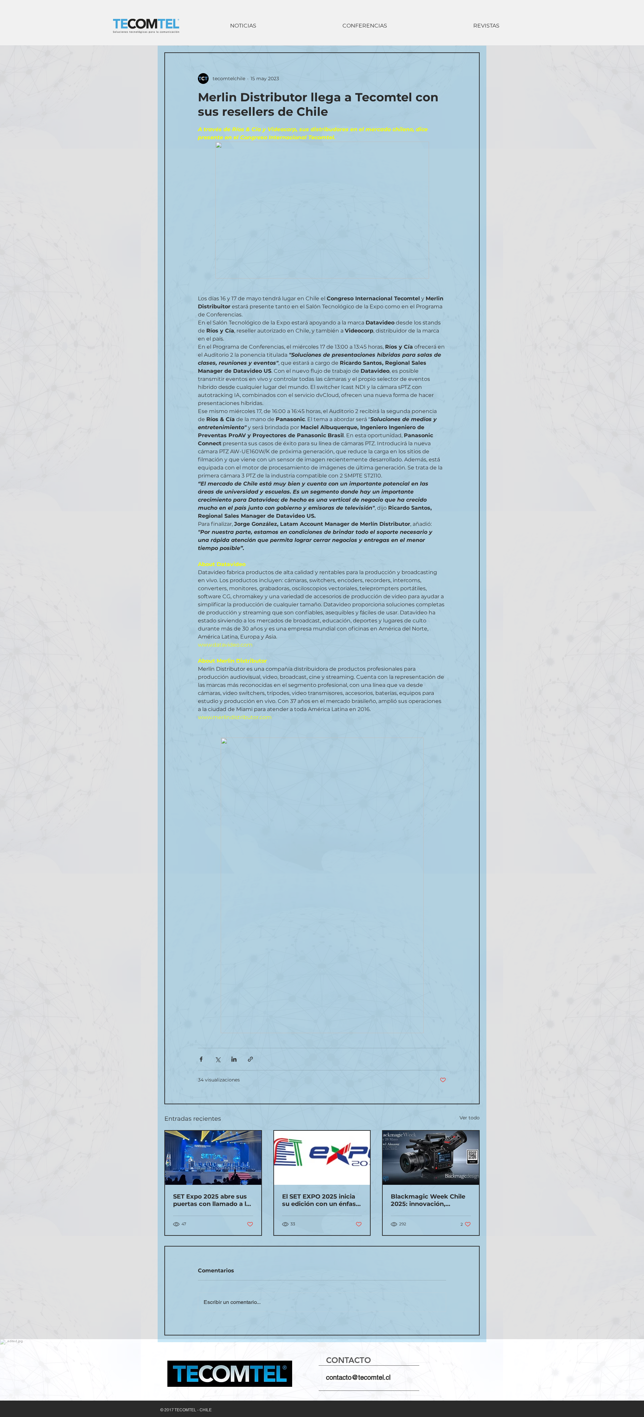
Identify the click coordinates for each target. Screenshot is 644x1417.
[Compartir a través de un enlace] (250, 1059)
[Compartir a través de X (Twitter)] (217, 1059)
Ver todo (470, 1118)
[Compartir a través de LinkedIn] (234, 1059)
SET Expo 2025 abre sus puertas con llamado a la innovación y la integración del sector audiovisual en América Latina (211, 1200)
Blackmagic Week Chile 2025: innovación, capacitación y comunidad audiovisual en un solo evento (428, 1200)
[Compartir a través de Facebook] (201, 1059)
